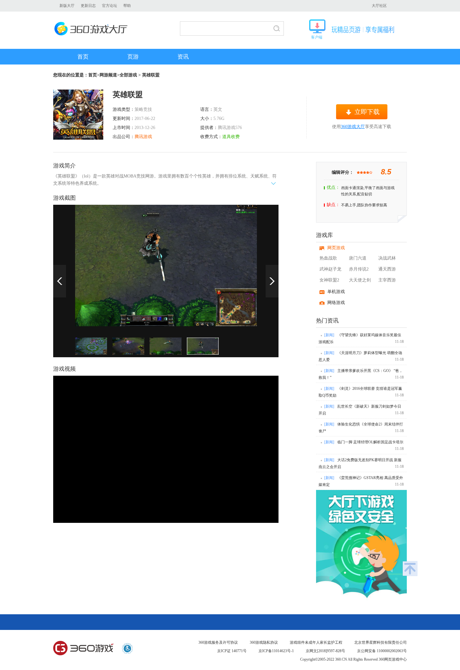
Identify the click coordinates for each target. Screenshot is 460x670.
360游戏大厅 (92, 29)
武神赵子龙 (330, 269)
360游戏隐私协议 (264, 642)
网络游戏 (336, 302)
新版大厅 (66, 5)
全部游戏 (128, 75)
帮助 (127, 5)
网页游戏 (336, 247)
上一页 (59, 281)
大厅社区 (379, 5)
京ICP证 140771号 (232, 651)
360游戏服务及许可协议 (218, 642)
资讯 (183, 57)
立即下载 (367, 111)
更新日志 (88, 5)
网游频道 (108, 75)
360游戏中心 (83, 648)
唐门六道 (357, 258)
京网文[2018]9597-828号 (325, 651)
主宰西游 (387, 280)
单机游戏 (336, 291)
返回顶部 (409, 568)
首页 (83, 57)
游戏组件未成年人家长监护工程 (316, 642)
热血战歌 (328, 258)
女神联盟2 (329, 280)
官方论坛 (109, 5)
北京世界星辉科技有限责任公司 (380, 642)
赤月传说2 (359, 269)
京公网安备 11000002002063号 (382, 651)
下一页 (272, 281)
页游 (133, 57)
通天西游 (387, 269)
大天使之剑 (360, 280)
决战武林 (387, 258)
